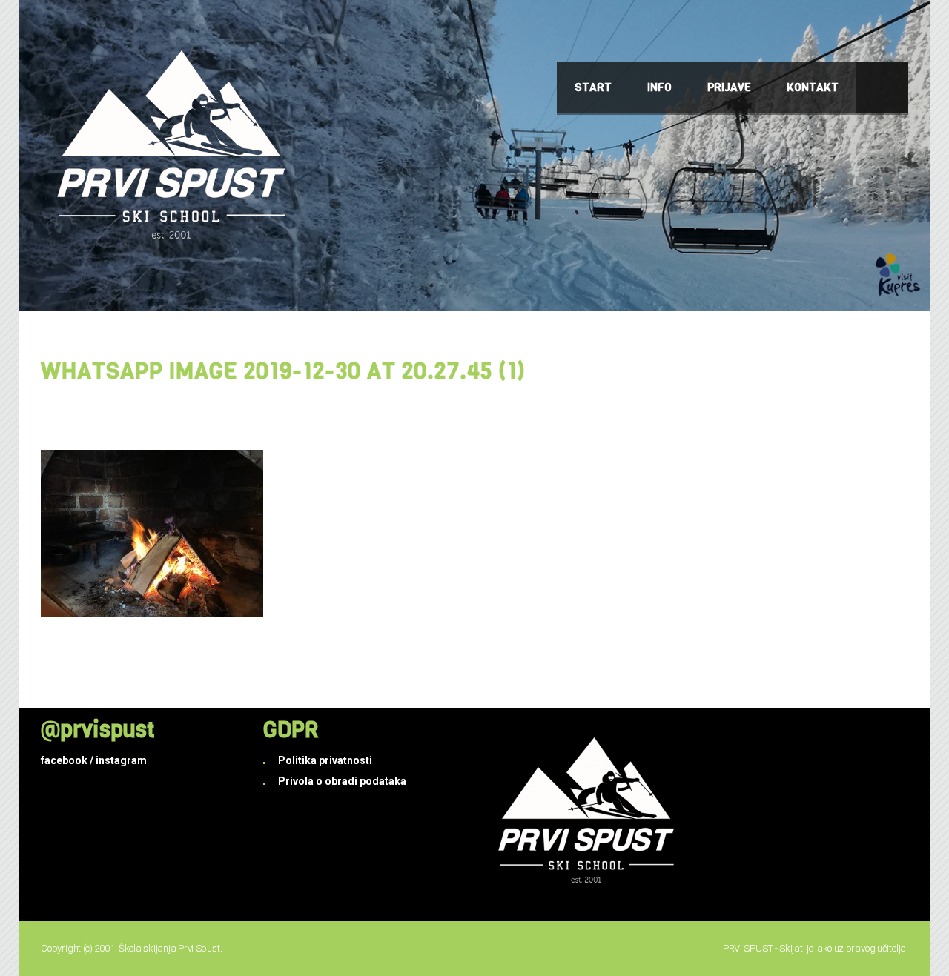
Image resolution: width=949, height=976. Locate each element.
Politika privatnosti (325, 760)
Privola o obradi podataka (342, 781)
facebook (64, 760)
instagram (121, 760)
